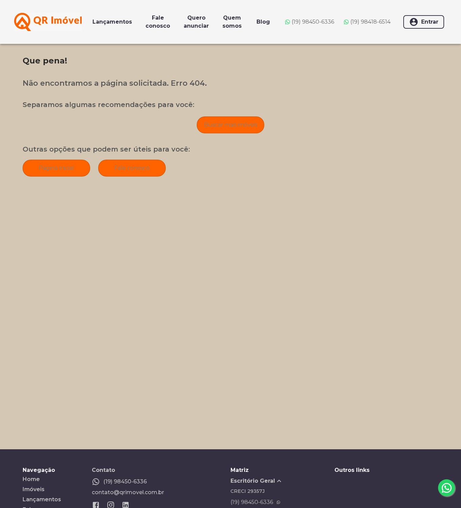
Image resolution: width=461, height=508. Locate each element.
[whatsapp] (446, 487)
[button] (282, 481)
